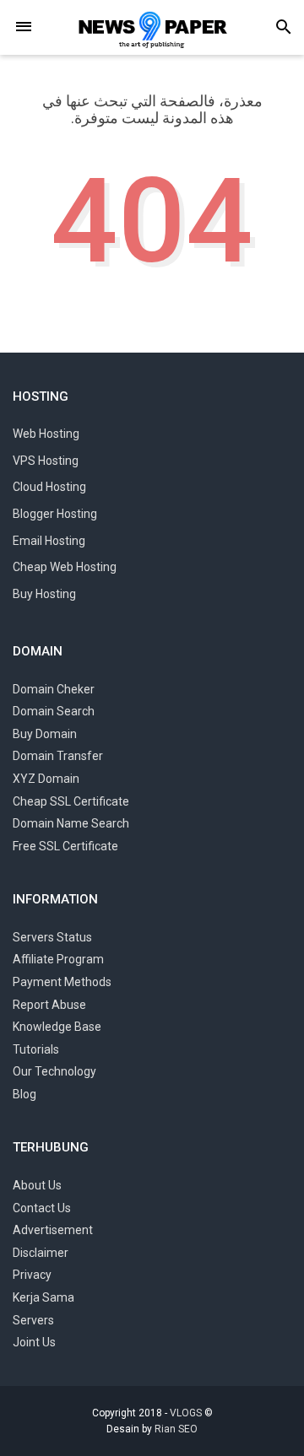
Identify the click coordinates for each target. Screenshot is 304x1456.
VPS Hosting (46, 460)
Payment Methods (62, 982)
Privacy (32, 1274)
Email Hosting (49, 540)
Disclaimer (40, 1252)
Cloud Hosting (49, 486)
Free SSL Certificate (65, 846)
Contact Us (42, 1208)
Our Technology (54, 1071)
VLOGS (186, 1413)
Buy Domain (45, 734)
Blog (24, 1094)
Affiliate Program (58, 959)
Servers (33, 1320)
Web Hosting (46, 433)
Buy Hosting (44, 594)
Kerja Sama (43, 1297)
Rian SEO (176, 1429)
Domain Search (54, 711)
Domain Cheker (54, 689)
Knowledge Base (57, 1026)
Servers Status (52, 937)
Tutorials (36, 1049)
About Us (37, 1185)
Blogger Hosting (55, 513)
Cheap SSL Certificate (71, 801)
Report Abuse (49, 1004)
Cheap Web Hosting (65, 567)
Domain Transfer (58, 756)
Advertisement (53, 1230)
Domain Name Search (71, 823)
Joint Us (34, 1342)
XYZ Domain (46, 778)
